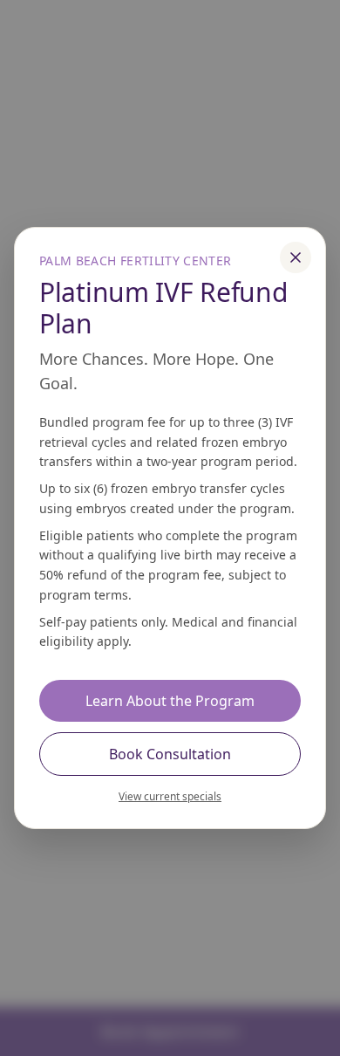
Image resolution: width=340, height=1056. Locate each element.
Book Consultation (170, 754)
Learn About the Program (170, 700)
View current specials (170, 796)
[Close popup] (295, 257)
